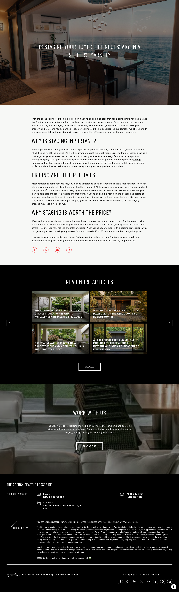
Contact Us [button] (89, 446)
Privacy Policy (151, 574)
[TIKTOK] (155, 581)
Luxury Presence (68, 574)
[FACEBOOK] (120, 581)
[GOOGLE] (162, 581)
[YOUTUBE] (148, 581)
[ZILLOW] (169, 581)
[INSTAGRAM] (127, 581)
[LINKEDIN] (134, 581)
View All (89, 367)
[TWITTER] (141, 581)
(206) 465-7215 (134, 497)
